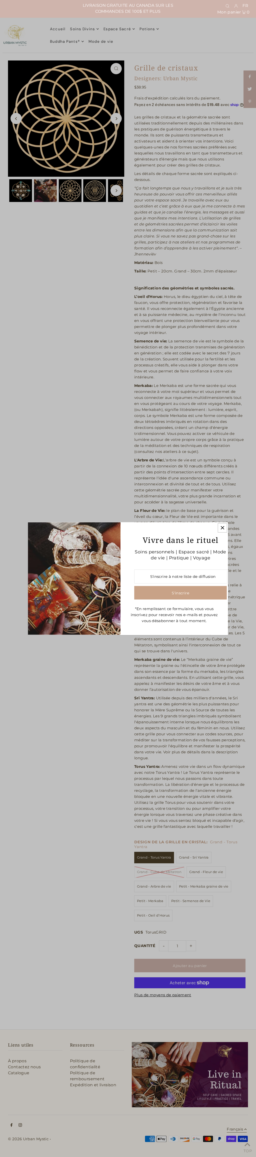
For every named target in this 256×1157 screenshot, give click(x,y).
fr (245, 5)
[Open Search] (227, 6)
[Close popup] (222, 527)
